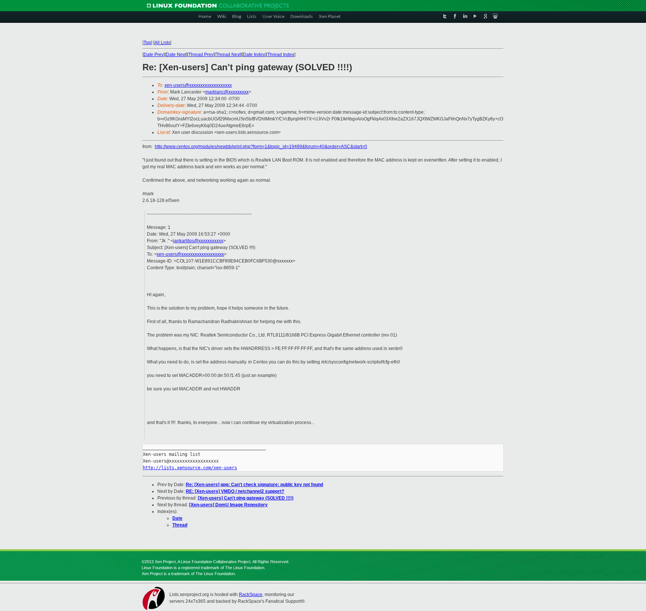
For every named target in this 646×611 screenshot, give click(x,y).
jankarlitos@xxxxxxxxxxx (198, 240)
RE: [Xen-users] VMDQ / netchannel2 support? (235, 491)
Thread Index (280, 54)
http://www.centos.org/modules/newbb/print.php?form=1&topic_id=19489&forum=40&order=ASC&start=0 (261, 146)
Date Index (254, 54)
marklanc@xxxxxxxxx (227, 92)
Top (147, 42)
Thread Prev (200, 54)
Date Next (176, 54)
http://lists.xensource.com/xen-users (190, 467)
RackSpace (250, 594)
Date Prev (154, 54)
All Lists (162, 42)
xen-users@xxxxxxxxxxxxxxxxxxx (198, 85)
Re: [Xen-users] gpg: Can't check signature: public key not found (254, 484)
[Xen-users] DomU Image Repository (228, 504)
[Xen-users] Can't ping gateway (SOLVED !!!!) (245, 498)
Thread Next (228, 54)
